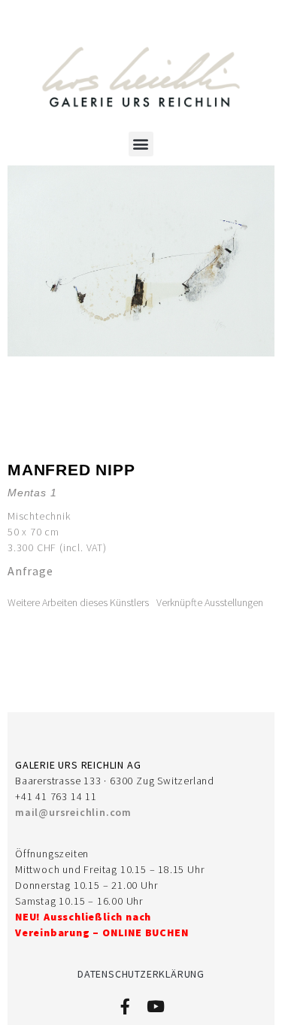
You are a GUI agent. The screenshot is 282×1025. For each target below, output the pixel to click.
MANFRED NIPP (71, 469)
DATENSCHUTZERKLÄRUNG (141, 974)
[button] (141, 144)
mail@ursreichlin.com (73, 812)
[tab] (78, 603)
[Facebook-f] (126, 1006)
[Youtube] (156, 1006)
